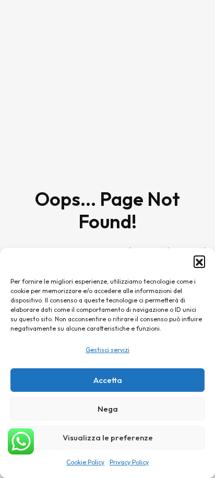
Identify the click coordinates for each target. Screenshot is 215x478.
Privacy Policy (129, 462)
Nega (108, 409)
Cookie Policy (85, 462)
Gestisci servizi (107, 350)
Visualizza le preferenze (108, 437)
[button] (199, 261)
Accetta (107, 380)
